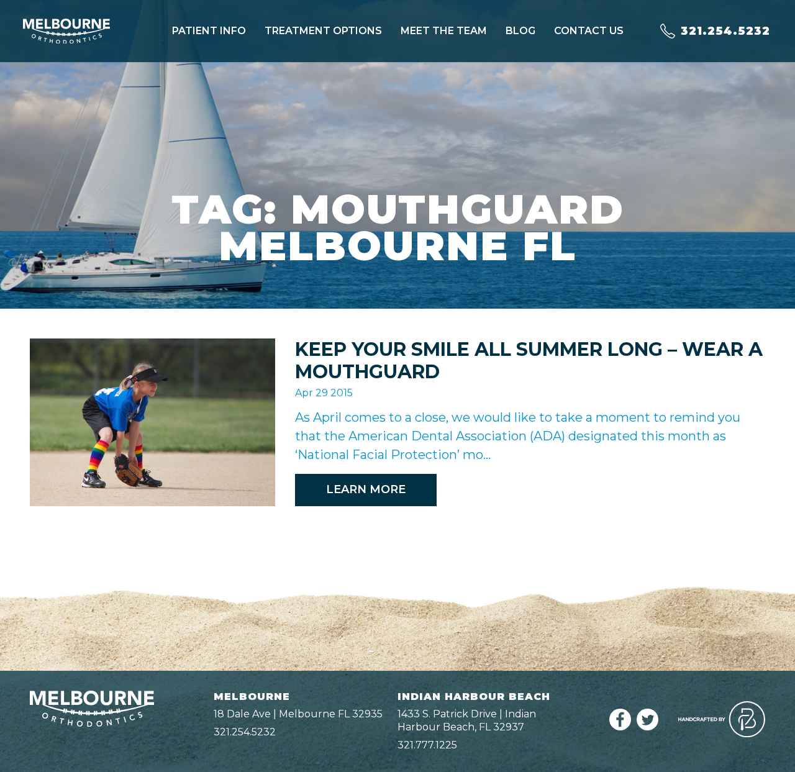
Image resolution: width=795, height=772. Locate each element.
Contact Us (589, 31)
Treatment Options (323, 31)
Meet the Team (444, 31)
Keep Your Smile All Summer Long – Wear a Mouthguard (529, 360)
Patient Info (209, 31)
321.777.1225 (427, 745)
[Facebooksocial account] (620, 727)
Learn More (366, 489)
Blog (520, 31)
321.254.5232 (245, 732)
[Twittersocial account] (647, 727)
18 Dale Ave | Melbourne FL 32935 (298, 714)
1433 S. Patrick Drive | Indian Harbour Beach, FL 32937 (467, 720)
